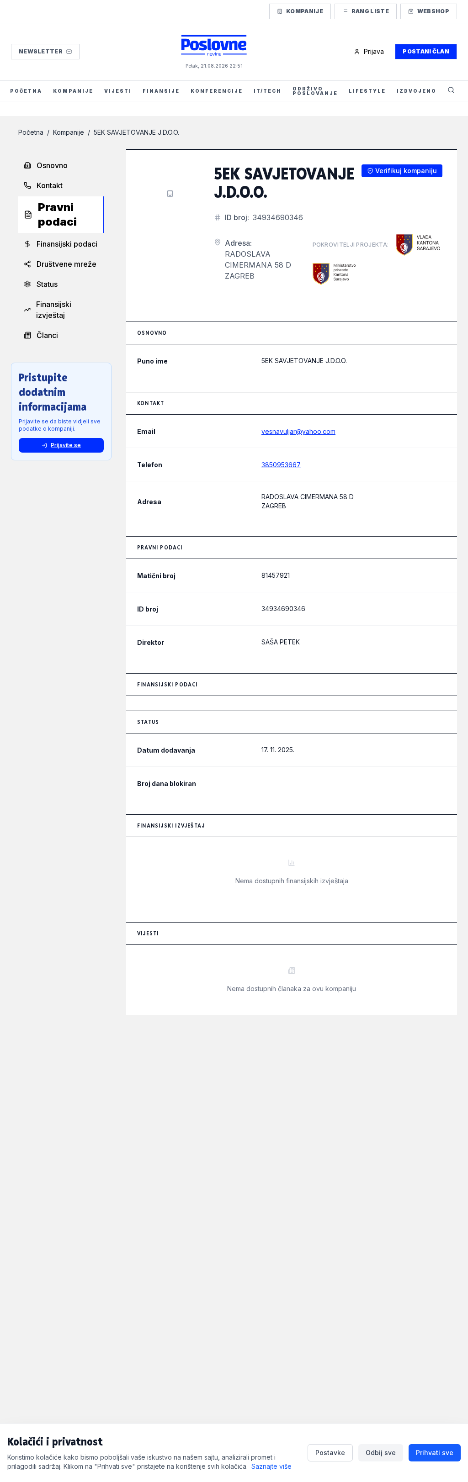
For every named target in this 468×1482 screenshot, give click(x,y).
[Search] (451, 91)
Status (47, 284)
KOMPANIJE (73, 91)
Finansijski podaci (67, 243)
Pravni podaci (57, 214)
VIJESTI (118, 91)
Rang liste (370, 11)
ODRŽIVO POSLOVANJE (315, 90)
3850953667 (281, 465)
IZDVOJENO (416, 91)
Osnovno (52, 165)
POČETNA (26, 91)
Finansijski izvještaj (53, 310)
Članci (47, 335)
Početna (30, 132)
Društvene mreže (66, 264)
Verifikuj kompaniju (406, 170)
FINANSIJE (161, 91)
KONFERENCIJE (217, 91)
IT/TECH (268, 91)
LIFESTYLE (367, 91)
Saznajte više (271, 1466)
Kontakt (50, 185)
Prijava (374, 51)
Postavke (330, 1452)
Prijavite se (66, 445)
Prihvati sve (434, 1452)
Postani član (426, 51)
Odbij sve (381, 1452)
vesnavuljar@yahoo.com (298, 431)
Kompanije (304, 11)
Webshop (433, 11)
